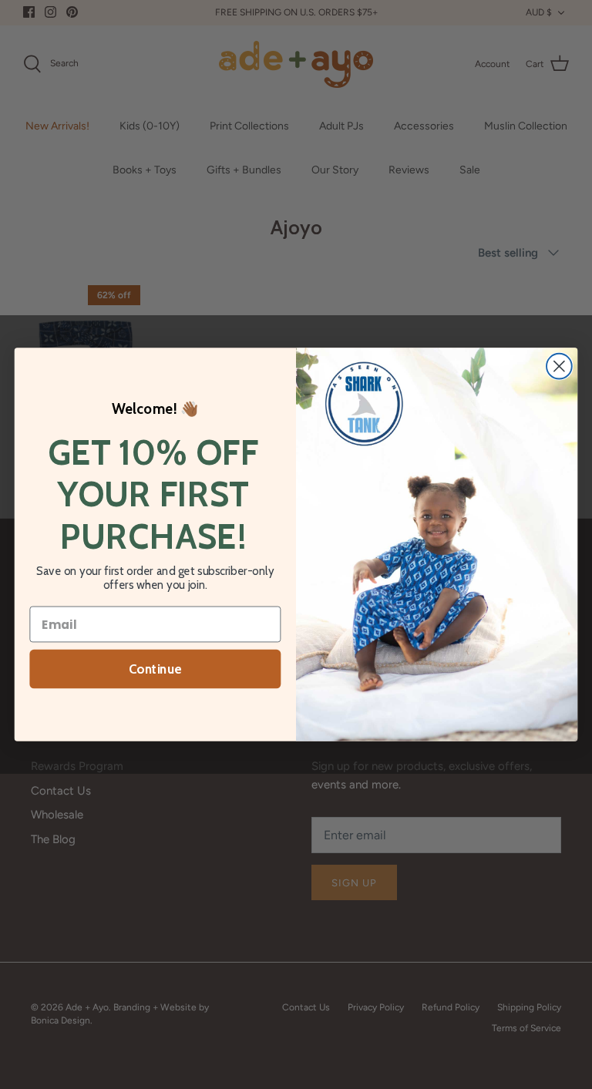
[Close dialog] (559, 366)
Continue (155, 669)
